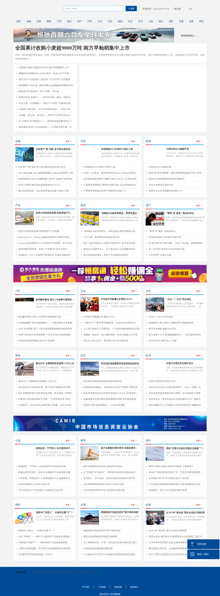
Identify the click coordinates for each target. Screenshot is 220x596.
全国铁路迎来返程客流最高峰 (98, 548)
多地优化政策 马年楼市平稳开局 (165, 237)
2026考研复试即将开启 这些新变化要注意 (104, 490)
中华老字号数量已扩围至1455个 (99, 317)
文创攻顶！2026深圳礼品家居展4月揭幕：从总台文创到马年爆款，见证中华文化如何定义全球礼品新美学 (46, 405)
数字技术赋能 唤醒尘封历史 (162, 329)
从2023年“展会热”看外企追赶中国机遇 (168, 530)
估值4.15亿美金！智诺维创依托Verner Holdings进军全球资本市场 (111, 173)
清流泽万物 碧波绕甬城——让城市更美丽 (104, 405)
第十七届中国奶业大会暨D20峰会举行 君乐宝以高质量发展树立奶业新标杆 (111, 243)
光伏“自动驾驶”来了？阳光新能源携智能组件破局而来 (45, 329)
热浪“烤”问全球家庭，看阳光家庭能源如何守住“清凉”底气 (177, 173)
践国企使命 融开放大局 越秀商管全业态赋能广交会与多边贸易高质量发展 (177, 536)
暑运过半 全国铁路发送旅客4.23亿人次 (37, 381)
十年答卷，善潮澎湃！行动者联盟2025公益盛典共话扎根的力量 (46, 478)
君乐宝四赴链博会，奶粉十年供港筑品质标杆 (106, 255)
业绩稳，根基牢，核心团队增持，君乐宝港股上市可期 (110, 334)
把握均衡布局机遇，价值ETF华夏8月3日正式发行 (42, 249)
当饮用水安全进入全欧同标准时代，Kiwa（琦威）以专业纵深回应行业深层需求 (177, 387)
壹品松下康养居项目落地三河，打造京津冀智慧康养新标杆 (177, 472)
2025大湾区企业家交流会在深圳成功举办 (169, 554)
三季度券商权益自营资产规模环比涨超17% (104, 191)
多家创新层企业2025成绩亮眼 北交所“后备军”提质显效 (45, 179)
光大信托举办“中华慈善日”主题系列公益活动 (40, 490)
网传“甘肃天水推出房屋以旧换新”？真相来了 (171, 466)
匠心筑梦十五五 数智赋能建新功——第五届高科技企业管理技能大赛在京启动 (177, 334)
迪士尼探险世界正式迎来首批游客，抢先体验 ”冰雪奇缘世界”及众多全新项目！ (46, 393)
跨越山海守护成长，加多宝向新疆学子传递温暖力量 (44, 472)
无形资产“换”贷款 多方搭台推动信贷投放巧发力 (54, 149)
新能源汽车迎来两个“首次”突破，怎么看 (39, 91)
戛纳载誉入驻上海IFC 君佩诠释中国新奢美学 (171, 323)
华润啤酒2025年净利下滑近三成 (117, 149)
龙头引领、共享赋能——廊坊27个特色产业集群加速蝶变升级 (46, 103)
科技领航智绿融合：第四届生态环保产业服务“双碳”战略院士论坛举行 (111, 387)
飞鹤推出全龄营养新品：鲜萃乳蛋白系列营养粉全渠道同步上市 (111, 231)
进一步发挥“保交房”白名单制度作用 (166, 249)
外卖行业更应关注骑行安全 (162, 381)
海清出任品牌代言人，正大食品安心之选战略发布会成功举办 (111, 249)
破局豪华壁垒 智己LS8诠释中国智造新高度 (39, 317)
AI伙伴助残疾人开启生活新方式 (34, 484)
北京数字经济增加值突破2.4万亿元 (35, 554)
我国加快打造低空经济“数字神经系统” (102, 530)
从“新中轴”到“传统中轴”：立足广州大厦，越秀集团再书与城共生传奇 (177, 243)
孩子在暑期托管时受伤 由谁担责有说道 (102, 466)
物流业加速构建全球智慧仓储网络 (100, 536)
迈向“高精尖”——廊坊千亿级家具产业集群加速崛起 (44, 536)
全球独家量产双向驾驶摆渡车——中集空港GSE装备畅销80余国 (46, 323)
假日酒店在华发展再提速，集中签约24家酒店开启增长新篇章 (46, 387)
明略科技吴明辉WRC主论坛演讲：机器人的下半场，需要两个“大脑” (46, 73)
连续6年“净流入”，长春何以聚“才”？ (36, 530)
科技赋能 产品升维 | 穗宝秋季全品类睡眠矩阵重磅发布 (46, 85)
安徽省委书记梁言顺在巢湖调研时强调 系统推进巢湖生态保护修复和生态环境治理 (111, 399)
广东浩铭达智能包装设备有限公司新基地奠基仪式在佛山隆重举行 (177, 484)
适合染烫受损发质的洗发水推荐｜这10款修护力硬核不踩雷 (177, 393)
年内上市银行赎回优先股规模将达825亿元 (39, 185)
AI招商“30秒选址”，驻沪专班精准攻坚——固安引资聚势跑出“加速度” (46, 109)
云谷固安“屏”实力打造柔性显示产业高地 (169, 478)
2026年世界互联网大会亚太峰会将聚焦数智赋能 (172, 542)
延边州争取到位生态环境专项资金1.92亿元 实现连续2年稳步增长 (111, 393)
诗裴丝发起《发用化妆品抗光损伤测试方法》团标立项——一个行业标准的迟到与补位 (177, 399)
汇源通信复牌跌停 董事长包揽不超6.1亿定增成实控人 (110, 185)
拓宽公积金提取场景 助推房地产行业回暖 (38, 231)
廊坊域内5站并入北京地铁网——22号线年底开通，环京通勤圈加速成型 (46, 127)
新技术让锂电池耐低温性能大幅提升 (167, 179)
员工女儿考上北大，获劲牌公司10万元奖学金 (106, 340)
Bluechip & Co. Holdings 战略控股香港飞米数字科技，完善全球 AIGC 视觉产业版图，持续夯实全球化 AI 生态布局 (46, 237)
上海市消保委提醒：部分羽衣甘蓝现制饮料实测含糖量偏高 (46, 548)
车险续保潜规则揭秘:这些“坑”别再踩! (36, 340)
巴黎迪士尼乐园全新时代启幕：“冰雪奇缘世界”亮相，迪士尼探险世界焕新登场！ (46, 399)
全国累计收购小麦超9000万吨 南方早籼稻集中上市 (72, 48)
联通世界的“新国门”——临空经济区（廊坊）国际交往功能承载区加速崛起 (46, 97)
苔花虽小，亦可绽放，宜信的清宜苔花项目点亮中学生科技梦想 (111, 478)
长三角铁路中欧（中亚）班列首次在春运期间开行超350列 (111, 542)
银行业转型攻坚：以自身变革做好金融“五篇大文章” (44, 191)
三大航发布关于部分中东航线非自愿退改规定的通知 (109, 554)
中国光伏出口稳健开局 (160, 167)
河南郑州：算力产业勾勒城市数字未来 (168, 490)
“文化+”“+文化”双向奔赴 (161, 317)
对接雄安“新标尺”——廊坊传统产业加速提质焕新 (42, 542)
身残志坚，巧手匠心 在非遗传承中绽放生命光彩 (42, 466)
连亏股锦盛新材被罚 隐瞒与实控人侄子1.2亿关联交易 (110, 179)
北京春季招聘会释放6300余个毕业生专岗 (103, 484)
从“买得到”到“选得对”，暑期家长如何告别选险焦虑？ (110, 472)
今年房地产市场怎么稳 (160, 255)
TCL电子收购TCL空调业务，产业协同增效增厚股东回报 (111, 329)
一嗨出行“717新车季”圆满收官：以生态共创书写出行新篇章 (111, 323)
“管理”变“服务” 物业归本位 (162, 231)
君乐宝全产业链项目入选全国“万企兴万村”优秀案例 (44, 79)
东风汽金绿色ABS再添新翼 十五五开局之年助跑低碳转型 (46, 334)
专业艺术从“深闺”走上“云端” (163, 340)
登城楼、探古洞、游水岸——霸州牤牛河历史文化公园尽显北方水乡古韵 (46, 115)
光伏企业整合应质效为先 (161, 185)
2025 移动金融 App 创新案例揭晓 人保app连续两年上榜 (45, 173)
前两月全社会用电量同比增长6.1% (166, 191)
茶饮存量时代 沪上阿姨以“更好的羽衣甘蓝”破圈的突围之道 (177, 405)
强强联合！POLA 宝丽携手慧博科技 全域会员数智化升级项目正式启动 (46, 255)
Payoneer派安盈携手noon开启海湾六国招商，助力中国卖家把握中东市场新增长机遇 (46, 243)
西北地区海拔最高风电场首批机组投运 (102, 381)
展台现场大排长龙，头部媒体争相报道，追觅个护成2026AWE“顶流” (177, 548)
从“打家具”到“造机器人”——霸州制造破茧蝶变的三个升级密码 (46, 121)
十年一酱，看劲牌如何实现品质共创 (101, 237)
